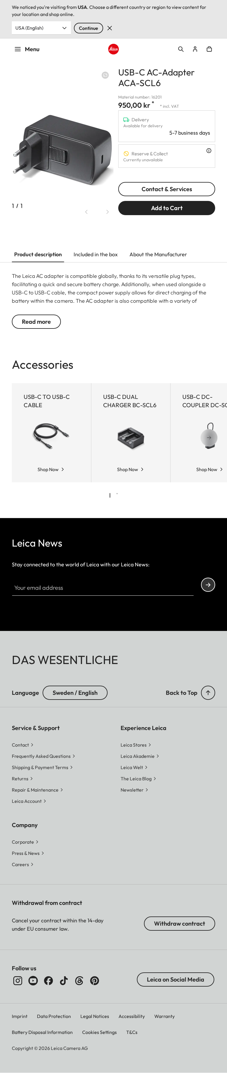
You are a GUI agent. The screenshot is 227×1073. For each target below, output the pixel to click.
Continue (88, 28)
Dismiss (109, 28)
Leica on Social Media (175, 979)
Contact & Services (167, 189)
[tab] (110, 495)
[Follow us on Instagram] (18, 981)
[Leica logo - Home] (113, 49)
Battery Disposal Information (42, 1032)
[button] (208, 693)
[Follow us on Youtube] (33, 981)
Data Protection (54, 1016)
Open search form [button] (181, 49)
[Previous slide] (86, 212)
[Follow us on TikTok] (64, 981)
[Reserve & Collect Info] (209, 150)
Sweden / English (75, 692)
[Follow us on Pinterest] (94, 981)
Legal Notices (94, 1016)
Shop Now (48, 469)
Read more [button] (36, 321)
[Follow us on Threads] (79, 981)
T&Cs (131, 1032)
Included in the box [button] (96, 254)
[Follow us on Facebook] (48, 981)
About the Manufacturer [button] (158, 254)
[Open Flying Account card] (195, 49)
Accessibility (132, 1016)
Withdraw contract (179, 923)
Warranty (164, 1016)
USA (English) (29, 28)
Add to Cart (167, 208)
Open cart (209, 49)
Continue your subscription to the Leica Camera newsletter (208, 585)
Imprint (19, 1016)
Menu (32, 49)
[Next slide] (108, 212)
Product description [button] (38, 254)
